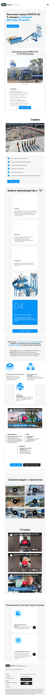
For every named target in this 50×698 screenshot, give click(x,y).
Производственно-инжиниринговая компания (21, 666)
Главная (7, 674)
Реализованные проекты (11, 682)
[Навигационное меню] (48, 4)
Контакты (7, 686)
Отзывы (7, 684)
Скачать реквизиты (25, 676)
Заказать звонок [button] (26, 679)
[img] (10, 665)
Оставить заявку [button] (13, 26)
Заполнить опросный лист (32, 465)
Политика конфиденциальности (28, 674)
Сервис (7, 680)
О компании (8, 676)
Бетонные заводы (9, 678)
